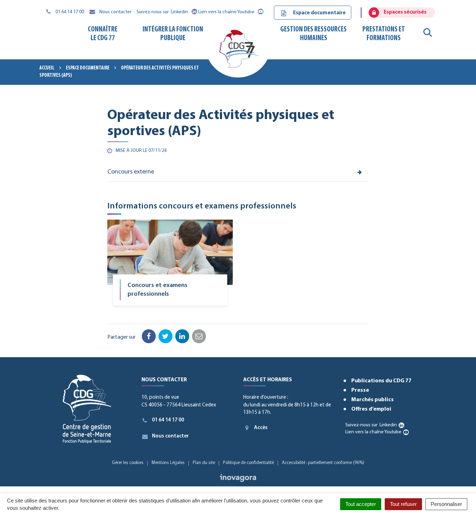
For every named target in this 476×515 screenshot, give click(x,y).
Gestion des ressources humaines (313, 34)
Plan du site (204, 463)
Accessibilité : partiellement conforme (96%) (323, 463)
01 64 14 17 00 (168, 420)
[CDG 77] (237, 51)
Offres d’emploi (371, 409)
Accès (261, 428)
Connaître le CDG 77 (102, 34)
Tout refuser (403, 504)
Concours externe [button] (130, 172)
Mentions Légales (168, 463)
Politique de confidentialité (248, 463)
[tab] (238, 172)
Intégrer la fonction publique (173, 34)
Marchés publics (372, 400)
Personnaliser (446, 504)
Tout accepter (360, 504)
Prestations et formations (383, 34)
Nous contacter (170, 436)
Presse (360, 390)
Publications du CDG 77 (381, 381)
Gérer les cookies (128, 463)
